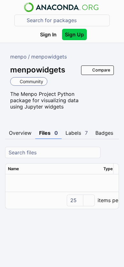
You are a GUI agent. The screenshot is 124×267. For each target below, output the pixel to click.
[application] (62, 200)
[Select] (88, 200)
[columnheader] (53, 169)
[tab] (20, 133)
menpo (18, 56)
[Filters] (113, 152)
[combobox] (66, 20)
